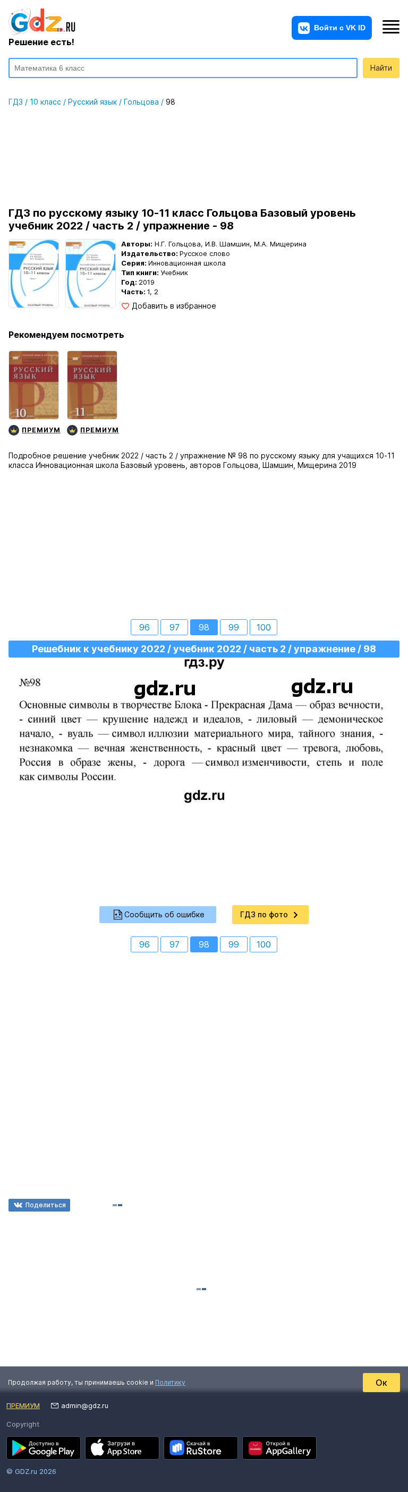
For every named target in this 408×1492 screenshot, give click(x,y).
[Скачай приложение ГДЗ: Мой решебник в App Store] (122, 1448)
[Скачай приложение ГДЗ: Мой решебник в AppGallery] (279, 1448)
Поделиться (46, 1205)
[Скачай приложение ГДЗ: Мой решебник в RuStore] (201, 1448)
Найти (381, 67)
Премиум (23, 1405)
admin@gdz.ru (84, 1405)
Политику (170, 1382)
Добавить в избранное (174, 306)
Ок (381, 1382)
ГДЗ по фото (264, 914)
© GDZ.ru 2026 (31, 1471)
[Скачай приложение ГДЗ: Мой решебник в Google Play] (43, 1448)
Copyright (22, 1424)
